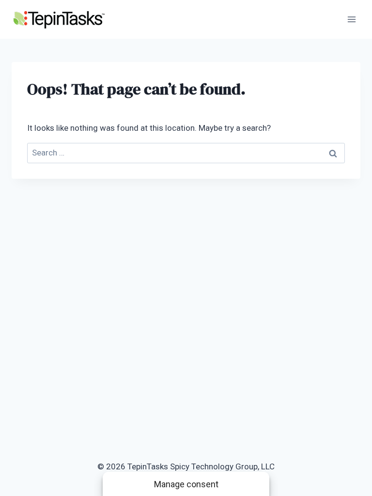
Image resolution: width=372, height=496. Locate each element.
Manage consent (186, 484)
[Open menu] (351, 19)
